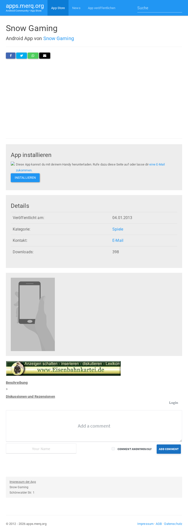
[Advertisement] (94, 98)
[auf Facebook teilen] (10, 56)
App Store (58, 8)
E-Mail (117, 240)
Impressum (145, 524)
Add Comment (169, 449)
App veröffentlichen (102, 8)
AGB (159, 524)
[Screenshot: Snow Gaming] (33, 314)
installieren (25, 177)
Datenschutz (173, 524)
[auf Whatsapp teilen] (33, 56)
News (76, 8)
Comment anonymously (135, 449)
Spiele (117, 229)
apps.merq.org (25, 7)
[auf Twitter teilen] (21, 56)
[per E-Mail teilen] (44, 56)
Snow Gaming (58, 38)
